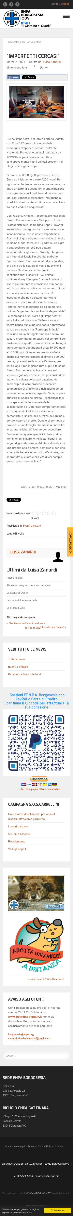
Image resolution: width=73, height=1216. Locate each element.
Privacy (32, 1146)
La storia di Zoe (15, 607)
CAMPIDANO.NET (40, 1193)
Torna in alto (32, 627)
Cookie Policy (45, 1146)
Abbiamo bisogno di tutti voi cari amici (28, 585)
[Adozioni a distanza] (36, 943)
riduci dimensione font (30, 66)
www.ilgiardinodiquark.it (25, 1016)
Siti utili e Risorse (19, 834)
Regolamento (16, 841)
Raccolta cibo (14, 577)
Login (54, 4)
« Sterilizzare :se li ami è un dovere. (26, 623)
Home (8, 1146)
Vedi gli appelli (17, 849)
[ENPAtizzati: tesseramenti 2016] (36, 892)
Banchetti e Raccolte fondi (25, 674)
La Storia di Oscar (17, 592)
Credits (59, 1146)
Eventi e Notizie (18, 666)
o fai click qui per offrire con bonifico (39, 789)
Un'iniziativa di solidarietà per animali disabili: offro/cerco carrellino (31, 816)
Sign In (65, 4)
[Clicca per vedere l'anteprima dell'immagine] (36, 102)
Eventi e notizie (32, 525)
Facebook (11, 4)
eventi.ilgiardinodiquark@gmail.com (29, 1038)
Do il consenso (57, 1210)
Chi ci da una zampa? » (53, 627)
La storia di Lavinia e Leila (21, 600)
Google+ (17, 4)
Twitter (5, 4)
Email (45, 67)
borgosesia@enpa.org (21, 1034)
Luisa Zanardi (52, 61)
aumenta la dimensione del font (34, 66)
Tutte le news (16, 659)
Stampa (41, 67)
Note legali (20, 1146)
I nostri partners (18, 826)
